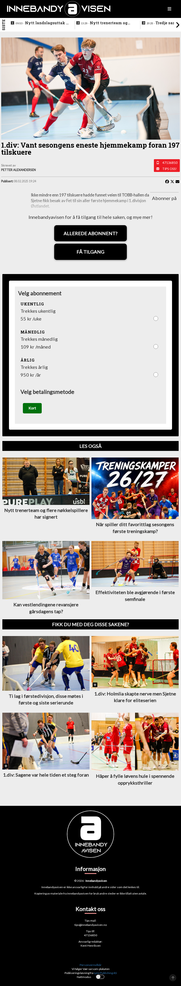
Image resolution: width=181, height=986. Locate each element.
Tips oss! (169, 169)
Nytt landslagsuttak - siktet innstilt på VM (41, 23)
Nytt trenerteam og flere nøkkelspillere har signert (104, 23)
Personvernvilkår (91, 965)
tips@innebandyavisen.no (90, 925)
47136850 (169, 163)
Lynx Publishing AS (105, 973)
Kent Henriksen (91, 945)
